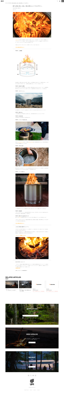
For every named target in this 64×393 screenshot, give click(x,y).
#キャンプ (34, 291)
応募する (30, 366)
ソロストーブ (17, 39)
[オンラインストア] (60, 1)
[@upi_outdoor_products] (31, 375)
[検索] (57, 1)
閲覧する (30, 342)
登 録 (40, 315)
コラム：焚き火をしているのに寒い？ (11, 290)
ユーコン (20, 217)
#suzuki (36, 291)
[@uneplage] (28, 375)
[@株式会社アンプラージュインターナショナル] (35, 375)
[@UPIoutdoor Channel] (33, 375)
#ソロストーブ (39, 291)
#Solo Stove (42, 291)
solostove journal (35, 290)
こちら (35, 320)
